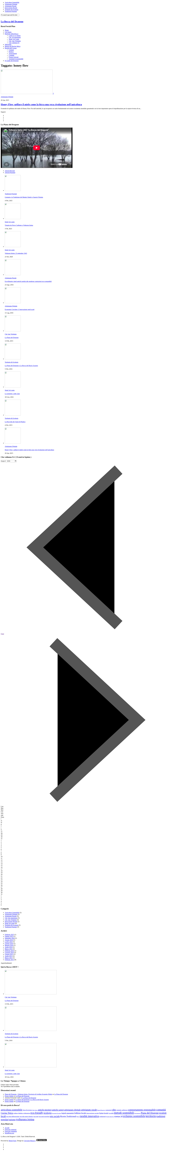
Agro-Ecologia (27, 1110)
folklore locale (80, 1113)
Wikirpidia (8, 44)
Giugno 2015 (9, 954)
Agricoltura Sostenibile (12, 2)
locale (106, 1113)
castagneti (108, 1110)
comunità (161, 1109)
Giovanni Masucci (29, 1141)
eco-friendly (36, 1112)
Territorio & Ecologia (11, 9)
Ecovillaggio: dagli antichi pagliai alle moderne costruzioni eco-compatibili (28, 281)
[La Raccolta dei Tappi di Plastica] (13, 415)
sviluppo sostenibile (134, 1116)
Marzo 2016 (8, 949)
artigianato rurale (89, 1109)
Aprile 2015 (8, 956)
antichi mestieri (45, 1110)
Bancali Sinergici (101, 1110)
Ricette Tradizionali (68, 1116)
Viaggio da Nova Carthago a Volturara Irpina (19, 225)
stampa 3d (118, 1116)
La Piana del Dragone (12, 337)
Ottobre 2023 (9, 936)
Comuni (11, 50)
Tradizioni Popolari (11, 11)
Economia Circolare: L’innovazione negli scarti (19, 309)
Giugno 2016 (9, 943)
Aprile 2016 (8, 947)
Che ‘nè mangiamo (15, 37)
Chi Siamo (8, 32)
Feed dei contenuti (10, 1129)
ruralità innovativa (89, 1116)
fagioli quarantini (67, 1113)
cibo (114, 1109)
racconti (35, 1116)
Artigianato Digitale (11, 4)
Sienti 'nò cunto (10, 222)
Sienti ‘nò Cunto (14, 39)
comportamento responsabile (142, 1109)
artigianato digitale (72, 1110)
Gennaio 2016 (9, 952)
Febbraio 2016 (9, 951)
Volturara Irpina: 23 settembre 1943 (16, 253)
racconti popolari (44, 1116)
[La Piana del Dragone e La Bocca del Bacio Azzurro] (13, 359)
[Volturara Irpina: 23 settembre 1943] (13, 246)
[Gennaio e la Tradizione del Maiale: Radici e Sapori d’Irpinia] (13, 190)
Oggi (2, 634)
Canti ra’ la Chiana (15, 35)
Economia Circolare (56, 1113)
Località (111, 1113)
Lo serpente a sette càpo (12, 394)
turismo (12, 1119)
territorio (151, 1116)
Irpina (101, 1113)
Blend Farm (12, 1141)
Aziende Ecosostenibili (16, 59)
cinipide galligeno (122, 1110)
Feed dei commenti (11, 1131)
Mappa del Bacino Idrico (12, 46)
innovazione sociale (92, 1113)
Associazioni (13, 53)
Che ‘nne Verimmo (15, 41)
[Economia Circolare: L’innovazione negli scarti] (13, 303)
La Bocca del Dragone (12, 21)
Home (7, 30)
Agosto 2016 (9, 940)
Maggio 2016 (9, 945)
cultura (16, 1113)
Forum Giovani (13, 57)
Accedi (7, 1128)
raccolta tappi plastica (26, 1116)
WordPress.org (9, 1133)
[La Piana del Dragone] (13, 331)
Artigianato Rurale (10, 6)
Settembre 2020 (10, 938)
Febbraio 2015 (9, 960)
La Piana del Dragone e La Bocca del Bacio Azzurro (21, 365)
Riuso (78, 1116)
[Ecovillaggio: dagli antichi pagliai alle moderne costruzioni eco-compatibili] (13, 274)
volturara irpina (25, 1119)
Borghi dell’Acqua (11, 48)
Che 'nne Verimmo (11, 334)
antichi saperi (58, 1110)
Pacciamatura (137, 1113)
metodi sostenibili (124, 1112)
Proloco (11, 52)
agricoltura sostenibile (11, 1109)
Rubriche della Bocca (11, 34)
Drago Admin (9, 1096)
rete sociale (55, 1116)
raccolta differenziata (12, 1116)
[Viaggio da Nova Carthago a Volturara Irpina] (13, 218)
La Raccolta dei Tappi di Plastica (15, 422)
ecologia (47, 1113)
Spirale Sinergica (110, 1116)
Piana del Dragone (150, 1112)
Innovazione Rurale (11, 8)
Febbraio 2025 (9, 934)
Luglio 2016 (9, 942)
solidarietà (102, 1116)
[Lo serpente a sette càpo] (13, 387)
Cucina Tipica (7, 1113)
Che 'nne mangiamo (11, 918)
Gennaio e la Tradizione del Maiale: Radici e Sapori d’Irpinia (24, 197)
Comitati (11, 55)
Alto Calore (35, 1110)
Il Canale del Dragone (12, 61)
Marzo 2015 (8, 958)
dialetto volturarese (24, 1113)
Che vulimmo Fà (14, 43)
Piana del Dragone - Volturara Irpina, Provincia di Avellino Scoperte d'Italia (28, 1094)
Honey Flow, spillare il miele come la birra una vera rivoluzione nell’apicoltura (41, 104)
